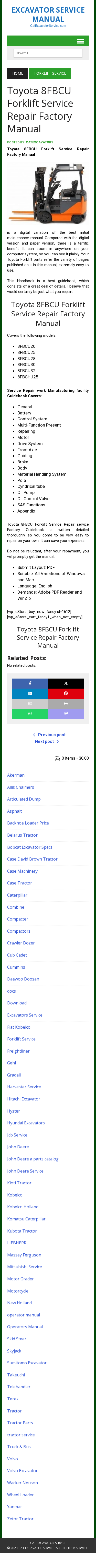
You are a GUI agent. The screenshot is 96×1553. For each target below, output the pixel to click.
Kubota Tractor (22, 1231)
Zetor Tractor (20, 1519)
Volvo (12, 1459)
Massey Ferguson (24, 1255)
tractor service (21, 1435)
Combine (15, 907)
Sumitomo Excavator (27, 1363)
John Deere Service (25, 1171)
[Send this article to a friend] (30, 704)
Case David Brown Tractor (32, 859)
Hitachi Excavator (23, 1099)
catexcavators (39, 142)
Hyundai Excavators (26, 1123)
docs (11, 991)
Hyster (13, 1111)
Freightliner (18, 1051)
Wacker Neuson (22, 1483)
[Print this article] (66, 704)
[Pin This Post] (66, 694)
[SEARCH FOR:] (48, 53)
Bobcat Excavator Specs (29, 847)
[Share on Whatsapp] (30, 714)
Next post (44, 741)
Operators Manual (25, 1327)
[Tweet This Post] (66, 684)
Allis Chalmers (20, 787)
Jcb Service (17, 1135)
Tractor (14, 1411)
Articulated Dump (24, 799)
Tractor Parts (20, 1423)
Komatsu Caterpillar (26, 1219)
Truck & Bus (19, 1447)
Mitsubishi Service (24, 1267)
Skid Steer (16, 1339)
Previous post (52, 734)
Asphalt (14, 811)
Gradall (14, 1075)
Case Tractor (19, 883)
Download (17, 1003)
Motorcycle (17, 1291)
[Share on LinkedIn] (30, 694)
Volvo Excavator (22, 1470)
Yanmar (14, 1506)
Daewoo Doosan (23, 979)
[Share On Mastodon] (66, 714)
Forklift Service (21, 1039)
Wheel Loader (20, 1495)
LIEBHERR (16, 1243)
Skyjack (14, 1351)
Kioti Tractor (19, 1183)
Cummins (16, 967)
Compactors (18, 931)
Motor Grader (20, 1279)
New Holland (19, 1303)
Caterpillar (17, 895)
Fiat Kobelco (18, 1027)
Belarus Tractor (22, 835)
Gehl (11, 1063)
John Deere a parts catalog (33, 1159)
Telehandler (18, 1387)
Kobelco (15, 1195)
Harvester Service (24, 1087)
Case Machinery (22, 871)
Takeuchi (16, 1375)
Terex (12, 1399)
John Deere (18, 1147)
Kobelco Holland (22, 1207)
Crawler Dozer (21, 943)
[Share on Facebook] (30, 684)
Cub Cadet (17, 955)
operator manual (23, 1315)
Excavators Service (24, 1015)
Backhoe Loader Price (28, 823)
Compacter (17, 919)
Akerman (16, 775)
